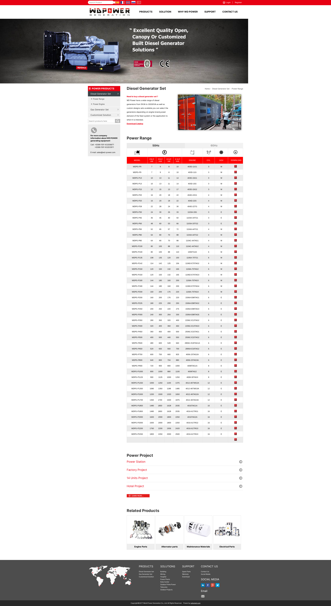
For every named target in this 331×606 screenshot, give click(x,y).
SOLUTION (165, 11)
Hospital (163, 577)
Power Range (98, 99)
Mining (162, 574)
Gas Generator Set (145, 574)
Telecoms (163, 587)
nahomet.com (195, 603)
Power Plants (165, 579)
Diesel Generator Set (221, 89)
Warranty (185, 574)
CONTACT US (230, 11)
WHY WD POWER (188, 11)
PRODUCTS (145, 11)
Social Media (205, 574)
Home (207, 89)
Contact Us (205, 571)
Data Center (164, 582)
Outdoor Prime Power (168, 584)
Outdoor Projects (166, 590)
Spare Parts (186, 571)
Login (228, 2)
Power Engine (99, 104)
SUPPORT (210, 11)
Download (186, 577)
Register (238, 2)
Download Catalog (135, 123)
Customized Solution (146, 577)
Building (163, 571)
